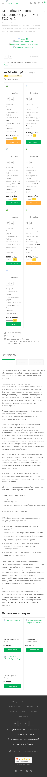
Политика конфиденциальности (25, 751)
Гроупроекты (23, 716)
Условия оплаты (15, 706)
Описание (8, 362)
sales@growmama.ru (25, 734)
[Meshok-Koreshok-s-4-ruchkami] (24, 44)
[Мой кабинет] (39, 3)
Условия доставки (29, 702)
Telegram (20, 723)
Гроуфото (33, 711)
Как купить (36, 362)
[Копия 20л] (23, 39)
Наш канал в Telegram (25, 744)
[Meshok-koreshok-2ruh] (23, 47)
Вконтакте (15, 723)
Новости (13, 711)
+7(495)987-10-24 (17, 730)
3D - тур (14, 702)
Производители (32, 706)
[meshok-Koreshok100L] (23, 42)
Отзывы (22, 362)
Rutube (32, 723)
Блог (23, 711)
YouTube (26, 723)
